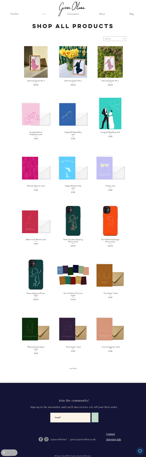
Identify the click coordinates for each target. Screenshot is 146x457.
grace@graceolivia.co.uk (83, 439)
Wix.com (88, 456)
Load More (73, 368)
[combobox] (114, 38)
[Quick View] (36, 62)
